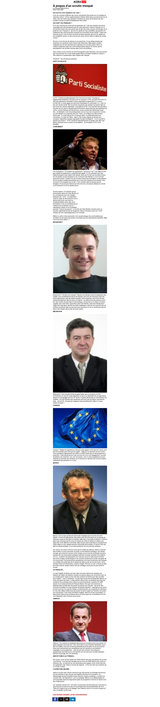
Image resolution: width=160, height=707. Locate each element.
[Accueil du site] (80, 3)
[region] (93, 197)
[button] (55, 699)
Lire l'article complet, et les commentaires (70, 695)
